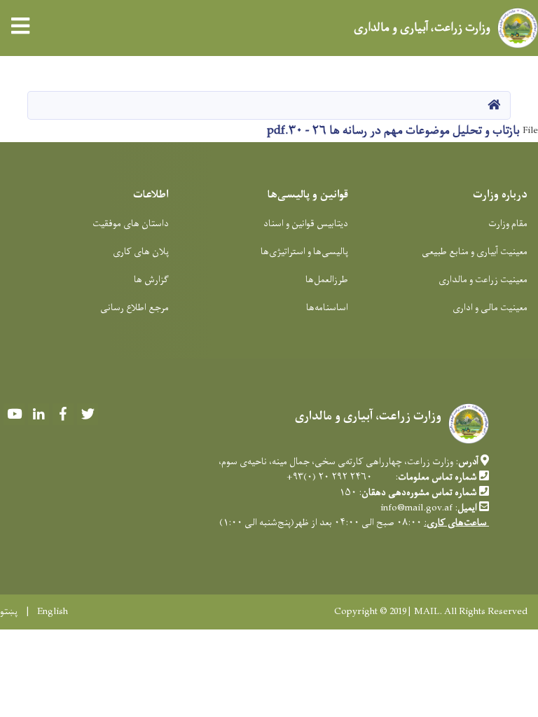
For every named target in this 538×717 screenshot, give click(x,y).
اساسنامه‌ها (327, 307)
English (52, 612)
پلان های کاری (141, 251)
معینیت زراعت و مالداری (483, 279)
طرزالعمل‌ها (326, 279)
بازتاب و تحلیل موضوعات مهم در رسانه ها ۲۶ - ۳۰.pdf (393, 131)
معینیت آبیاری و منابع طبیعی (474, 251)
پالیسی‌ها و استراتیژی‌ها (304, 251)
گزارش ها (151, 279)
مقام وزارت (507, 223)
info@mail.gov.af (416, 508)
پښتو (9, 612)
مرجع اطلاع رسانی (134, 307)
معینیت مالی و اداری (490, 307)
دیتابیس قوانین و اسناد (305, 223)
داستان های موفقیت (130, 223)
